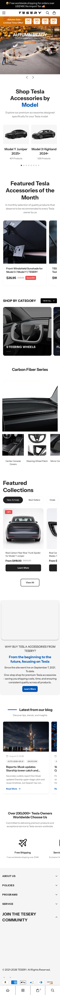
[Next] (33, 77)
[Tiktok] (6, 960)
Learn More (23, 567)
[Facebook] (15, 951)
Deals (52, 500)
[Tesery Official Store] (30, 12)
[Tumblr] (43, 951)
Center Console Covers (13, 463)
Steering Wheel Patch (37, 461)
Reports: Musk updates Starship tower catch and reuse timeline (22, 770)
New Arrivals (13, 500)
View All (47, 301)
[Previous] (27, 77)
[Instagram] (24, 951)
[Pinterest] (6, 951)
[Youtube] (52, 951)
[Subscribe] (54, 942)
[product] (8, 990)
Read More (11, 788)
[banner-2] (37, 445)
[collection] (22, 990)
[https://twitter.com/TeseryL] (33, 951)
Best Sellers (34, 500)
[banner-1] (13, 445)
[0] (54, 12)
